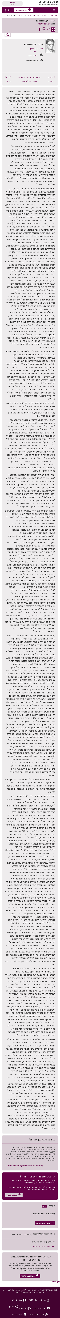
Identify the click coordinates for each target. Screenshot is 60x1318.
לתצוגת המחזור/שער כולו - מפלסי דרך (29, 79)
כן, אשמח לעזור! (29, 1275)
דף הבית (53, 15)
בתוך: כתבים (38, 51)
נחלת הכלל (32, 55)
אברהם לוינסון (33, 15)
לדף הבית (56, 1281)
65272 (12, 2)
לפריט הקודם (52, 79)
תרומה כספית (23, 9)
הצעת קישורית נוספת (43, 1246)
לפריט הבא (7, 79)
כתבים (21, 15)
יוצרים (44, 15)
